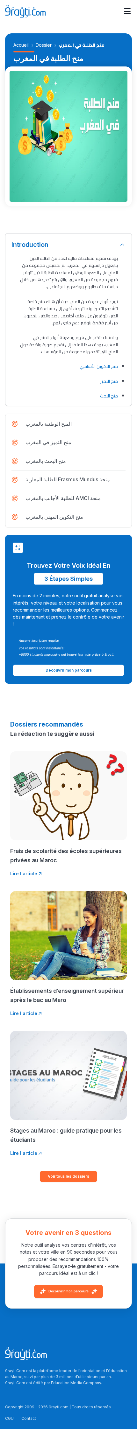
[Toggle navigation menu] (127, 11)
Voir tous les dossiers (68, 1176)
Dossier (44, 45)
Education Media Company (76, 1382)
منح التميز (109, 381)
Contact (28, 1418)
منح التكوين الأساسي (99, 366)
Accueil (21, 45)
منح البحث (109, 396)
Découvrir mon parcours (68, 1291)
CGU (9, 1418)
